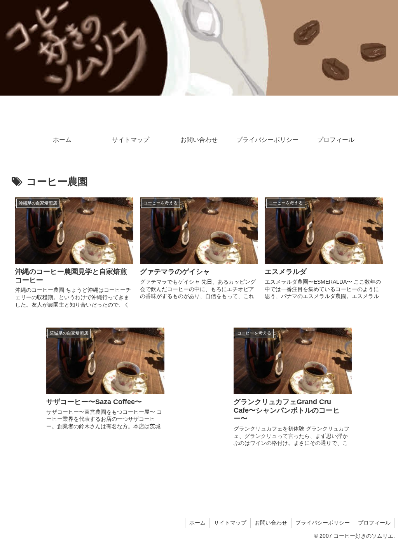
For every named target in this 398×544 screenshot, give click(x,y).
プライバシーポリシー (322, 523)
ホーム (197, 523)
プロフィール (374, 523)
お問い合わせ (271, 523)
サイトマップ (230, 523)
